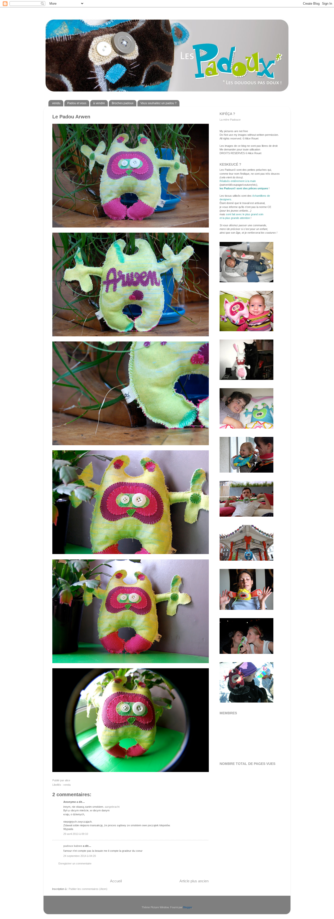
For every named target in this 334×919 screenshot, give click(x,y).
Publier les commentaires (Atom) (88, 888)
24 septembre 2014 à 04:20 (79, 855)
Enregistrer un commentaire (74, 863)
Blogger (187, 907)
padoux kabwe (72, 845)
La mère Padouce (230, 119)
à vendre (99, 103)
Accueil (116, 881)
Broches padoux (123, 103)
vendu (56, 103)
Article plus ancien (194, 881)
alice (67, 780)
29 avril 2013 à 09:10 (75, 833)
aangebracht (112, 806)
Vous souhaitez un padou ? (158, 103)
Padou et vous (76, 103)
